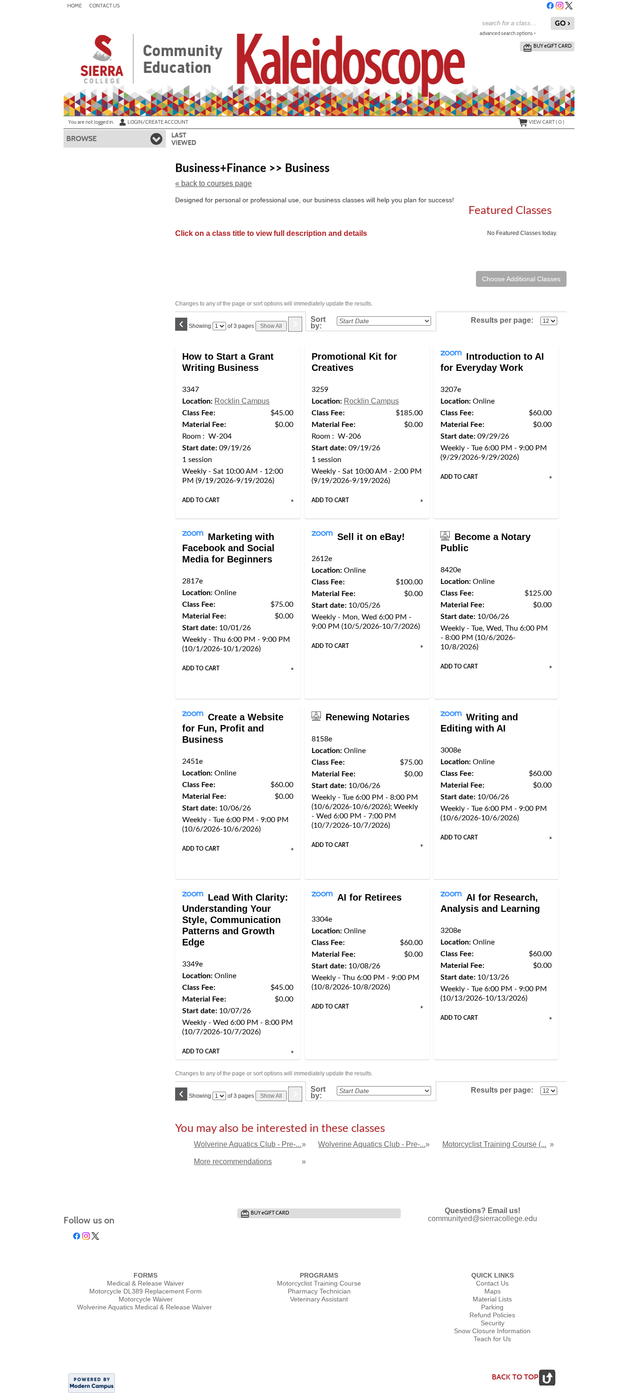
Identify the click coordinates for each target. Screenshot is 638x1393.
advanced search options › (508, 33)
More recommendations (233, 1162)
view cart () (546, 122)
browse (81, 138)
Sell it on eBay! (371, 537)
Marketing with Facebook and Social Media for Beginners (228, 548)
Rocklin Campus (241, 401)
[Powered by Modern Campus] (91, 1382)
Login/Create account (158, 122)
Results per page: (505, 320)
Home (74, 6)
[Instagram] (559, 5)
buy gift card (552, 46)
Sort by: (318, 322)
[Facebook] (550, 5)
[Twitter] (569, 5)
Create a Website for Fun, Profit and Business (233, 728)
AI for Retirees (369, 897)
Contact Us (104, 6)
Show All (271, 326)
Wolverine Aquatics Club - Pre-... (247, 1144)
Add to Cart (201, 500)
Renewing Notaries (368, 717)
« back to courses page (213, 183)
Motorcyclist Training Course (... (494, 1144)
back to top (515, 1376)
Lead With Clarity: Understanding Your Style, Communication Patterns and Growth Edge (235, 919)
